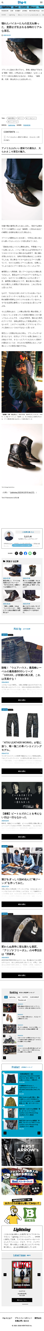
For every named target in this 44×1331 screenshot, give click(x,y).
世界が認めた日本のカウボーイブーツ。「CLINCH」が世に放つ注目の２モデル (29, 1007)
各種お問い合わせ (22, 1321)
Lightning (12, 15)
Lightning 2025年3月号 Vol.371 (22, 492)
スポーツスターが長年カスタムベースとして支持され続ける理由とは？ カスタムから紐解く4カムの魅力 (29, 1039)
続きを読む (22, 700)
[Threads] (21, 553)
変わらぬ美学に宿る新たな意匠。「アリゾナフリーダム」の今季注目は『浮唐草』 (22, 950)
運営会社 (37, 1318)
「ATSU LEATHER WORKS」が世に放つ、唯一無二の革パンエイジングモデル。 (22, 746)
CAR (11, 11)
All (6, 997)
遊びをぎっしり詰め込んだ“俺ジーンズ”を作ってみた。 (21, 881)
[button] (4, 1057)
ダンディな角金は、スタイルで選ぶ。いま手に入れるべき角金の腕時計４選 (29, 1028)
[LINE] (30, 553)
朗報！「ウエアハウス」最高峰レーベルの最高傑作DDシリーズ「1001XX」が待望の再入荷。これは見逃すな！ (22, 673)
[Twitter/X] (16, 553)
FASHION (5, 11)
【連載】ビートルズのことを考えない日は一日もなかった (22, 815)
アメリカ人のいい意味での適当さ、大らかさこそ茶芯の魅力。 (21, 138)
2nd (19, 997)
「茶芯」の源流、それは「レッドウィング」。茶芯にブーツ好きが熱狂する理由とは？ (11, 609)
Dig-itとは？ (7, 1318)
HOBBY (17, 11)
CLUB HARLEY (34, 997)
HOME (4, 15)
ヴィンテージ (13, 122)
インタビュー (31, 118)
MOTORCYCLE (34, 11)
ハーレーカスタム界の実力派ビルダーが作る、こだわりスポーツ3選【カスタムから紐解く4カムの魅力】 (29, 1050)
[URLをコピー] (34, 553)
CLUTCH (25, 997)
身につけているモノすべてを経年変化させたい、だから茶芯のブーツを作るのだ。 (31, 609)
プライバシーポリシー (23, 1318)
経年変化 (12, 118)
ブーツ (21, 118)
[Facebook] (25, 553)
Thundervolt (22, 1000)
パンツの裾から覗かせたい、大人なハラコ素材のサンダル (29, 1017)
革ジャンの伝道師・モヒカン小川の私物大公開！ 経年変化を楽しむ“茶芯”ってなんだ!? (31, 584)
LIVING (24, 11)
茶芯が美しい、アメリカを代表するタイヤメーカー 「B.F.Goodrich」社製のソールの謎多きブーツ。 (11, 584)
